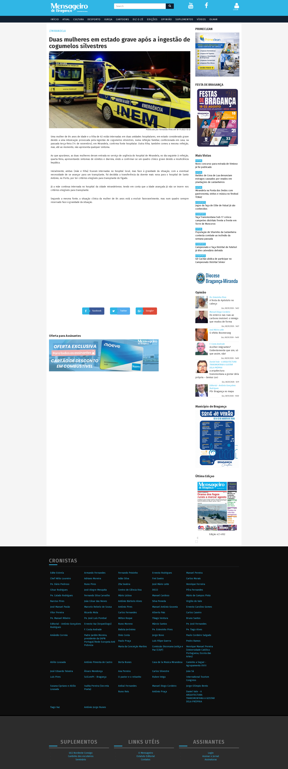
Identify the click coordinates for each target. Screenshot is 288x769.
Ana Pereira (124, 671)
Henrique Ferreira (195, 584)
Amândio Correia (59, 635)
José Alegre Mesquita (95, 589)
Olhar (214, 19)
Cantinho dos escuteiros (81, 756)
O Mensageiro (145, 752)
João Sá (190, 671)
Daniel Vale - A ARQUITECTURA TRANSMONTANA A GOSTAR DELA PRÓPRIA (223, 365)
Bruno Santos (193, 618)
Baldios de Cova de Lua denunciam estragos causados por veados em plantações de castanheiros (213, 179)
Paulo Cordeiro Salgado (198, 635)
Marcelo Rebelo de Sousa (98, 606)
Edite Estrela (57, 572)
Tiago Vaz (55, 707)
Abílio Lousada (58, 662)
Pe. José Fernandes (196, 623)
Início (55, 19)
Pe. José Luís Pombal (95, 618)
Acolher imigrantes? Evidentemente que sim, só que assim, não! (224, 350)
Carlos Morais (193, 578)
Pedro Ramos (193, 640)
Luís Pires (55, 676)
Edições (152, 19)
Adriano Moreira (92, 578)
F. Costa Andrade (217, 344)
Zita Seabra (124, 584)
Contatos (145, 759)
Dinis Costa (124, 635)
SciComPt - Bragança (95, 676)
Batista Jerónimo (127, 629)
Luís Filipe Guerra (161, 640)
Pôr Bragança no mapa (222, 391)
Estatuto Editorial (145, 756)
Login (211, 752)
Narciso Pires (57, 601)
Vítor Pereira (57, 612)
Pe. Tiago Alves (194, 629)
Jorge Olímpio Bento (197, 685)
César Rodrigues (59, 589)
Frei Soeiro (158, 578)
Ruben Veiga (159, 676)
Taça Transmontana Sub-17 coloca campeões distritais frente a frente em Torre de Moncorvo (215, 220)
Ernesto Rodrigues (162, 572)
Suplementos (184, 19)
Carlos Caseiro (194, 612)
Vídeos (201, 19)
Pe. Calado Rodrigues (61, 595)
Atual (66, 19)
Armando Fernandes (95, 572)
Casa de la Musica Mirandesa (167, 662)
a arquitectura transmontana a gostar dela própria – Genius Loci (217, 374)
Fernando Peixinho (128, 572)
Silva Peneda (159, 601)
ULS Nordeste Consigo (80, 752)
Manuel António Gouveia (165, 606)
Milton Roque (125, 618)
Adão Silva (123, 578)
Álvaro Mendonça (93, 671)
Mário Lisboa (125, 595)
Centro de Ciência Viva (130, 589)
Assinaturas (211, 759)
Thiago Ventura (160, 618)
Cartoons (122, 19)
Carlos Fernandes (127, 612)
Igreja (108, 19)
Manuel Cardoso (160, 595)
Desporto (94, 19)
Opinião (166, 19)
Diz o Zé (138, 19)
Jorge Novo (158, 635)
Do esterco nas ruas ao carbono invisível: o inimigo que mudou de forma (224, 318)
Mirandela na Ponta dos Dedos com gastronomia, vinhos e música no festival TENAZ (216, 194)
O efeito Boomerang (220, 332)
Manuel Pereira (194, 572)
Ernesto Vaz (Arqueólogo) (98, 623)
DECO (155, 589)
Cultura (78, 19)
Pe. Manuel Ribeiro (60, 618)
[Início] (69, 8)
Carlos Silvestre (160, 671)
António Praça (159, 691)
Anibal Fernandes (127, 685)
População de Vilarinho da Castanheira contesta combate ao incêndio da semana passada (215, 235)
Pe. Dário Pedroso (59, 584)
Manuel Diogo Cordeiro (220, 312)
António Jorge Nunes (95, 707)
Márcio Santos (159, 623)
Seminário (81, 759)
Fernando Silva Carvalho (97, 595)
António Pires (125, 606)
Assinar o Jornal (210, 756)
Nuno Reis (123, 691)
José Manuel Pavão (60, 606)
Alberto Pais (158, 612)
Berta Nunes (125, 662)
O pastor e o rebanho (129, 676)
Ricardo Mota (91, 612)
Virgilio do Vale (194, 601)
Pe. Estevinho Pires (218, 297)
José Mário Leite (217, 330)
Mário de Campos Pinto (198, 595)
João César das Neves (95, 601)
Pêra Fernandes (194, 589)
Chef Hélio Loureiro (60, 578)
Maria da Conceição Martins (132, 646)
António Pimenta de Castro (98, 662)
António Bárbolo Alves (130, 601)
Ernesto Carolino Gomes (199, 606)
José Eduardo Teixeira (61, 671)
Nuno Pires (90, 584)
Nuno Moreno (125, 623)
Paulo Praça (124, 640)
